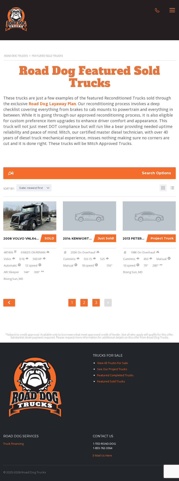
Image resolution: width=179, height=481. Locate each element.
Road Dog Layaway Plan (52, 103)
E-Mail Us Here (102, 455)
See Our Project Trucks (112, 369)
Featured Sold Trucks (111, 381)
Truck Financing (13, 444)
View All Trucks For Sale (112, 363)
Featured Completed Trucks (115, 375)
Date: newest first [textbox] (31, 188)
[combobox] (34, 187)
